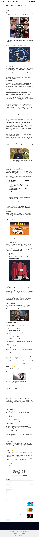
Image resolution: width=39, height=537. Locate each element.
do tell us (22, 463)
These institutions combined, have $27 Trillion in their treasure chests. (18, 70)
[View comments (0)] (9, 13)
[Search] (28, 1)
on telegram (8, 41)
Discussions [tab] (11, 499)
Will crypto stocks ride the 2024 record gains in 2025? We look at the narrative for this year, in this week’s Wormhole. (16, 509)
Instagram (27, 465)
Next (31, 484)
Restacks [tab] (11, 490)
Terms (23, 531)
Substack (16, 535)
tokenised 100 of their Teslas (27, 240)
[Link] (4, 80)
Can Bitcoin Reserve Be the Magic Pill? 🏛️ (13, 514)
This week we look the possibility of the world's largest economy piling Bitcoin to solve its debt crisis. (16, 515)
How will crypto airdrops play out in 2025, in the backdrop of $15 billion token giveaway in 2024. (16, 503)
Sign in (37, 1)
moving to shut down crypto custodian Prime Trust (23, 455)
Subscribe (32, 1)
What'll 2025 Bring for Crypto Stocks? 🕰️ (13, 508)
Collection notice (26, 531)
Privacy (21, 531)
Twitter (23, 465)
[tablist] (9, 490)
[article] (19, 504)
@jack (19, 421)
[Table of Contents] (0, 268)
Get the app (23, 533)
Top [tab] (6, 499)
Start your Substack (17, 533)
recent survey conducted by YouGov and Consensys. (22, 306)
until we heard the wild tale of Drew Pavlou (18, 370)
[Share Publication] (29, 1)
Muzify (14, 40)
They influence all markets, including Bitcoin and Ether (15, 118)
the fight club (12, 14)
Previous (8, 484)
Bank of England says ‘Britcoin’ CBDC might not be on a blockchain (18, 452)
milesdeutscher (20, 201)
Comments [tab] (7, 490)
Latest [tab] (8, 499)
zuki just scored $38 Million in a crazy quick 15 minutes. (22, 287)
